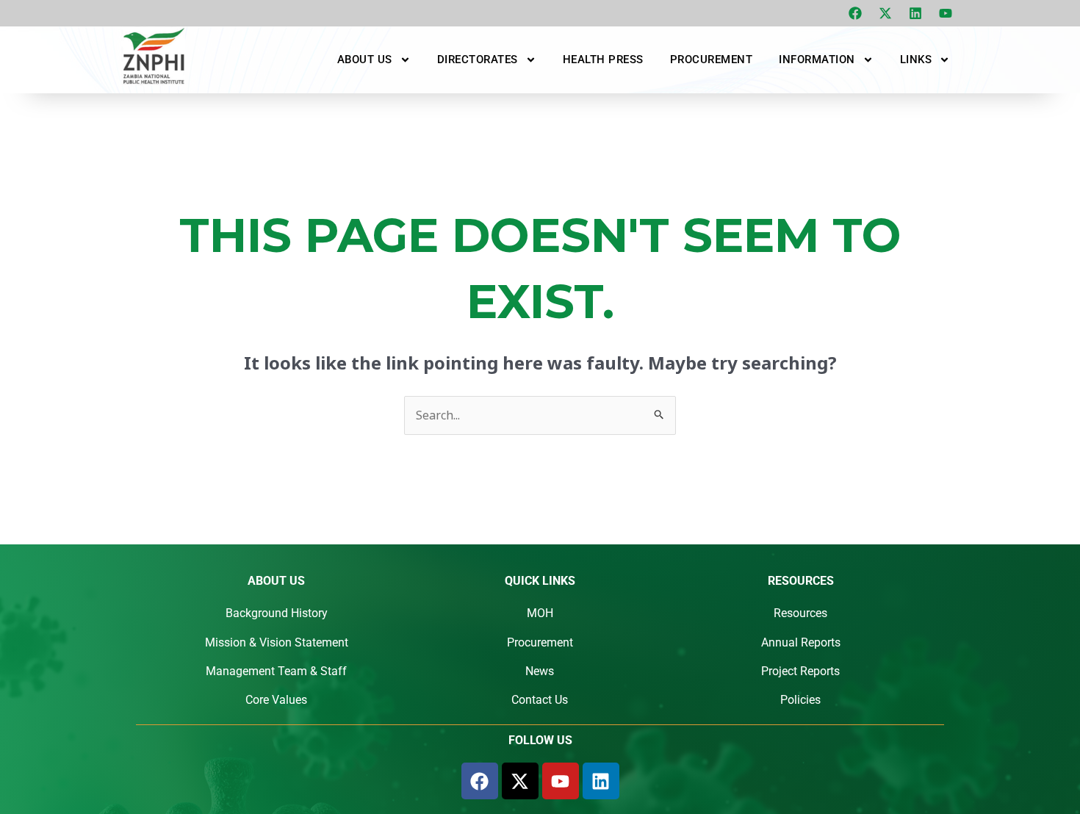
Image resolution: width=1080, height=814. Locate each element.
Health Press (603, 59)
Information (817, 59)
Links (916, 59)
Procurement (711, 59)
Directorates (477, 59)
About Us (364, 59)
